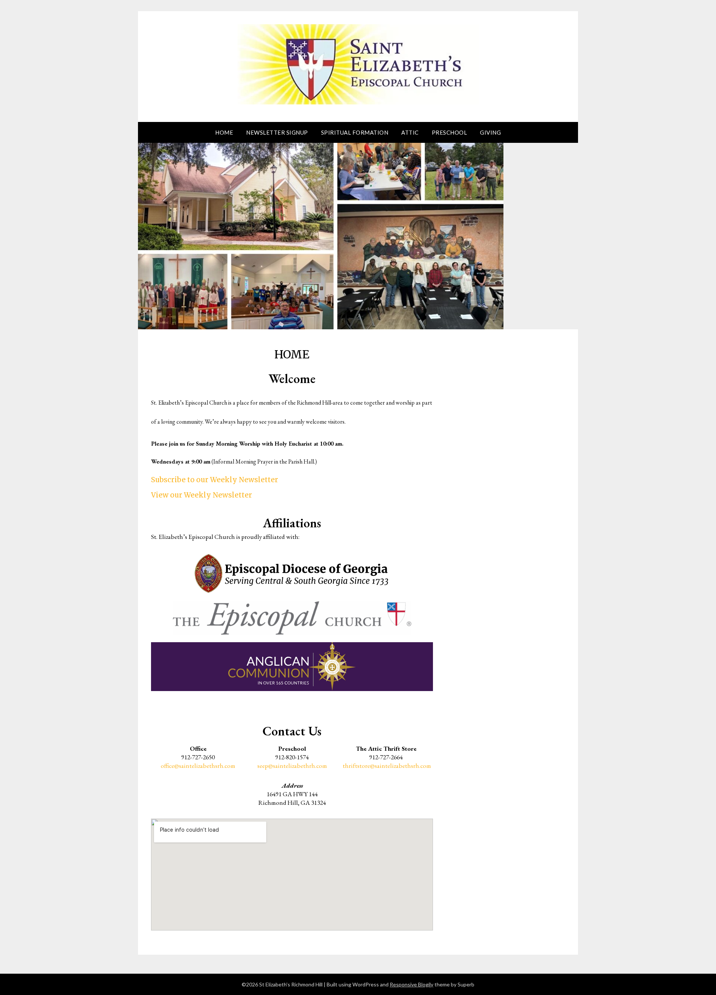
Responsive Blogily (411, 984)
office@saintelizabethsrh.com (198, 766)
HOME (224, 132)
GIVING (490, 132)
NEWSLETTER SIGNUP (277, 132)
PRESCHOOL (449, 132)
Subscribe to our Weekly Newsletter (214, 479)
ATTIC (410, 132)
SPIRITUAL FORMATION (355, 132)
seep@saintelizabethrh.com (292, 766)
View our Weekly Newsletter (201, 495)
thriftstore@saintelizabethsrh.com (387, 766)
